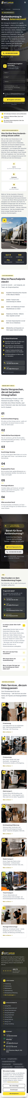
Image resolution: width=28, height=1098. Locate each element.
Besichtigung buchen (14, 547)
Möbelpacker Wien (19, 1066)
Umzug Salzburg (8, 1019)
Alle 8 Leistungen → (9, 995)
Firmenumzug (7, 205)
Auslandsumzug (8, 990)
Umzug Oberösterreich (10, 1010)
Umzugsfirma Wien (12, 1058)
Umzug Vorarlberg (9, 1023)
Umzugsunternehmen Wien (8, 1061)
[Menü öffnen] (25, 2)
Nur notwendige (14, 1085)
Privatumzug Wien (6, 1064)
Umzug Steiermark (9, 1014)
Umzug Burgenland (9, 1012)
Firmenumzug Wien (17, 1064)
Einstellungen (14, 1089)
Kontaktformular (19, 209)
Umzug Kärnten (8, 1017)
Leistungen (8, 9)
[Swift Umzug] (7, 2)
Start (2, 9)
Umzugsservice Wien (7, 1066)
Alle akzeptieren (14, 1093)
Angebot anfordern (15, 99)
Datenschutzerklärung (16, 93)
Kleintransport (8, 988)
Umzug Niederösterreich (10, 1008)
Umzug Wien (7, 1006)
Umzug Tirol (7, 1021)
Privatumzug (7, 983)
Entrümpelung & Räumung (12, 198)
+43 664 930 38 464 (11, 53)
